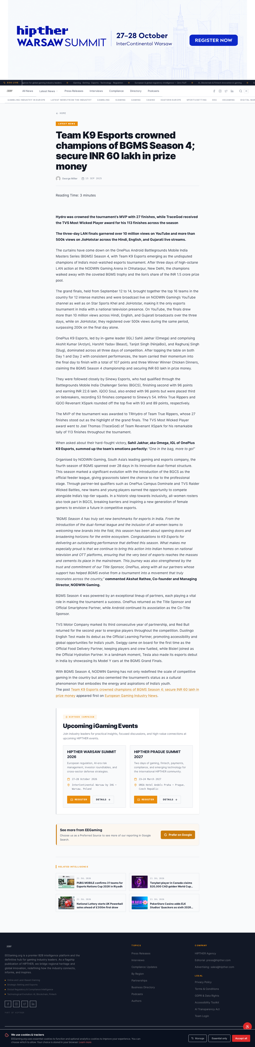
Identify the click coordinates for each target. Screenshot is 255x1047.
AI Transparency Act (207, 1009)
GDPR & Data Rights (207, 995)
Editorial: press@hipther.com (212, 960)
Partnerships (139, 980)
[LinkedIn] (232, 91)
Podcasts (153, 90)
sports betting (197, 100)
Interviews (96, 90)
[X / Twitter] (226, 91)
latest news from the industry (71, 100)
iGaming (120, 100)
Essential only (219, 1038)
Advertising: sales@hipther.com (214, 966)
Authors (136, 1000)
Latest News (47, 91)
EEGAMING (229, 100)
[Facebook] (214, 91)
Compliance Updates (144, 966)
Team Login (202, 1016)
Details (101, 799)
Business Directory (143, 987)
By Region (137, 973)
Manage (199, 1038)
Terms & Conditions (207, 988)
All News (27, 90)
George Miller (69, 178)
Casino (150, 100)
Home (63, 113)
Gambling (103, 100)
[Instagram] (220, 91)
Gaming (136, 100)
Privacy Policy (203, 982)
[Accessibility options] (247, 1026)
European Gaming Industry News (131, 696)
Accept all (241, 1038)
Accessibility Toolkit (207, 1002)
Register (81, 799)
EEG (214, 100)
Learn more (85, 1042)
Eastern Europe (171, 100)
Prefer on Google (180, 834)
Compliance (116, 90)
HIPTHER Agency (205, 953)
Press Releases (74, 90)
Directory (135, 90)
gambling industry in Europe (26, 100)
